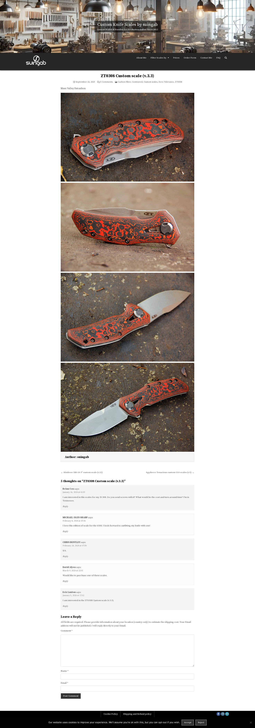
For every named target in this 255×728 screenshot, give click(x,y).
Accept (187, 722)
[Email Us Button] (227, 714)
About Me (141, 57)
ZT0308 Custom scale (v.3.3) (127, 76)
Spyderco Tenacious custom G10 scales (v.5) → (170, 472)
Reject (201, 722)
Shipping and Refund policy (137, 714)
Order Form (190, 57)
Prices (176, 57)
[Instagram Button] (223, 714)
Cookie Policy (111, 714)
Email (64, 683)
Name (65, 671)
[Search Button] (226, 58)
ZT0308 (178, 82)
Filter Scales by (158, 57)
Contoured (137, 82)
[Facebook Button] (218, 714)
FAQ (218, 57)
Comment (67, 630)
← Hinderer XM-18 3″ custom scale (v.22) (82, 472)
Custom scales (150, 82)
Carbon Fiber (124, 82)
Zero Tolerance (166, 82)
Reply (65, 506)
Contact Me (206, 57)
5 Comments (106, 82)
